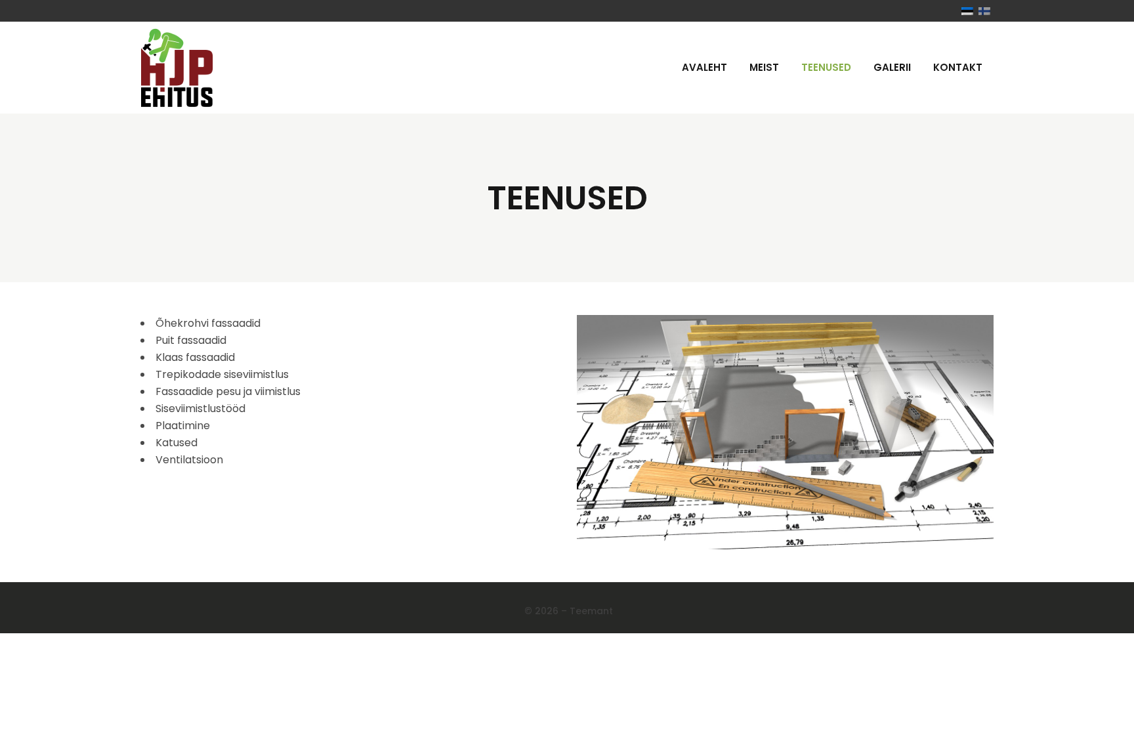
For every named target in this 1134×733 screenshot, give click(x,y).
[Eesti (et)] (967, 11)
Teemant (591, 611)
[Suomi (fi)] (984, 11)
